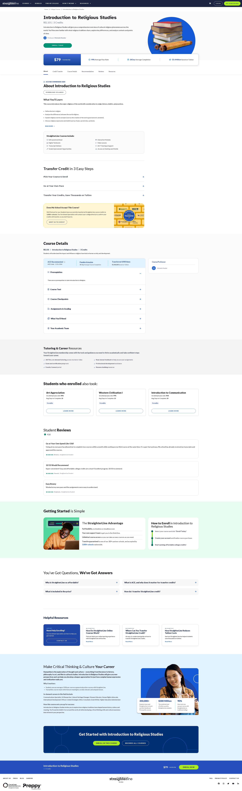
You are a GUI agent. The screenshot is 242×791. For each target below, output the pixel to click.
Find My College (52, 3)
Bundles (38, 3)
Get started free (232, 3)
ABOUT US (7, 778)
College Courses (55, 9)
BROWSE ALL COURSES (135, 743)
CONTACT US (234, 778)
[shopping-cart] (210, 3)
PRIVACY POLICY (221, 778)
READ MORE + (50, 126)
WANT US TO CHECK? (57, 222)
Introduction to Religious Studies (73, 9)
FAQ (211, 778)
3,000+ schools (88, 544)
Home (46, 9)
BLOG (22, 778)
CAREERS (29, 778)
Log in (218, 3)
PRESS (15, 778)
